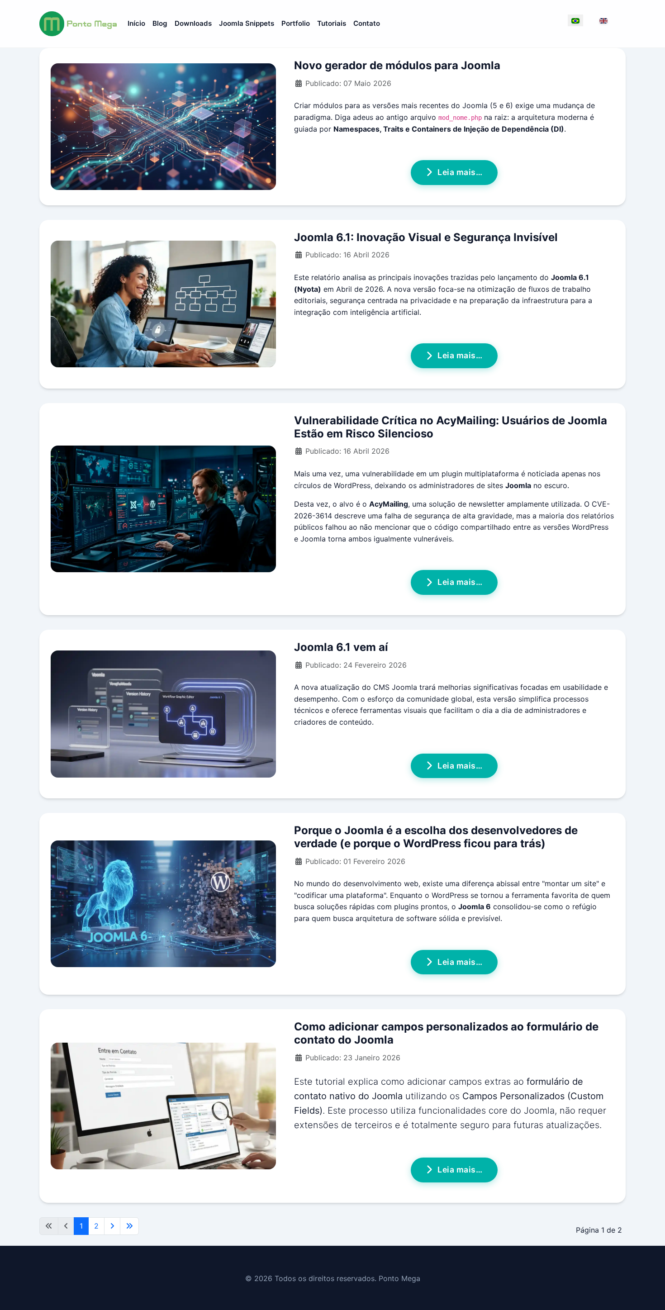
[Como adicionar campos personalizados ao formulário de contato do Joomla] (163, 1106)
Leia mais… (459, 172)
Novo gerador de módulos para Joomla (397, 65)
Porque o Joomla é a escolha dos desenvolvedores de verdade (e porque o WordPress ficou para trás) (436, 837)
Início (136, 23)
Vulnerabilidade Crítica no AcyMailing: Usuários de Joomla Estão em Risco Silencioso (450, 427)
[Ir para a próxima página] (112, 1226)
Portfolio (295, 23)
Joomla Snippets (246, 23)
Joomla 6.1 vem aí (341, 647)
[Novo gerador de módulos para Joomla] (163, 126)
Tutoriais (331, 23)
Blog (159, 23)
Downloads (193, 23)
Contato (366, 23)
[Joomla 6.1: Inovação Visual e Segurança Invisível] (163, 304)
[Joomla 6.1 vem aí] (163, 713)
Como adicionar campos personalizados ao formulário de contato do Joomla (446, 1033)
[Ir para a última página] (129, 1226)
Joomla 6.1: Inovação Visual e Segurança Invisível (426, 237)
